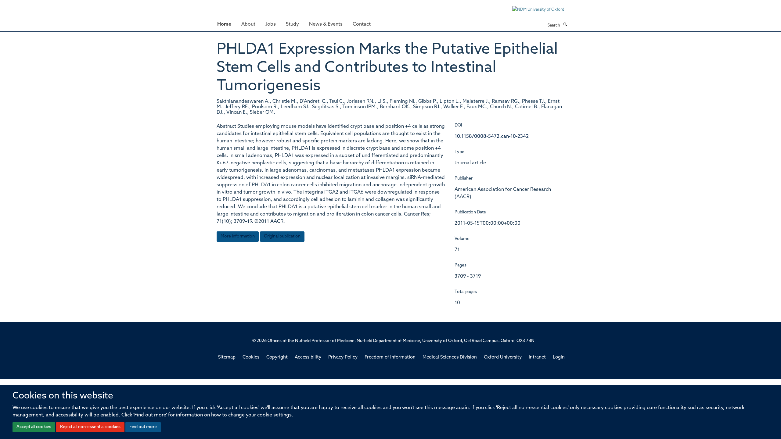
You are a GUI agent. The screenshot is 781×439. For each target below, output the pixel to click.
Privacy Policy (343, 357)
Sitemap (227, 357)
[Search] (565, 25)
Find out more (143, 427)
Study (292, 24)
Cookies (251, 357)
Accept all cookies (33, 427)
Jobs (270, 24)
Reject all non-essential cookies (90, 427)
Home (224, 24)
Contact (362, 24)
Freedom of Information (390, 357)
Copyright (277, 357)
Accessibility (308, 357)
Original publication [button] (282, 236)
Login (559, 357)
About (248, 24)
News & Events (326, 24)
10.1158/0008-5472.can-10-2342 (492, 136)
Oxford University (503, 357)
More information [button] (238, 236)
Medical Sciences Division (450, 357)
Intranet (537, 357)
